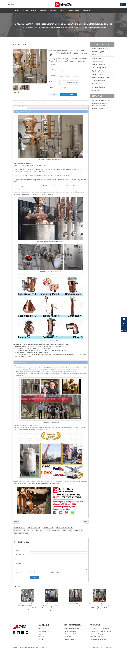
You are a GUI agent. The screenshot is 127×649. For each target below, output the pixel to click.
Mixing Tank (96, 90)
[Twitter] (14, 632)
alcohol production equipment (64, 527)
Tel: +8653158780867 (97, 636)
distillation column (48, 527)
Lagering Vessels (70, 639)
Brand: (40, 103)
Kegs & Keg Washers (98, 71)
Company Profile (73, 10)
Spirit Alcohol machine (34, 527)
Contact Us (87, 10)
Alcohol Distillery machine (21, 533)
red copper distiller (37, 530)
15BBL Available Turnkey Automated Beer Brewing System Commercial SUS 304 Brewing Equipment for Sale (99, 606)
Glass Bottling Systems (99, 68)
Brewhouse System (98, 52)
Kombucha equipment (99, 81)
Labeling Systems (97, 74)
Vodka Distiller (78, 530)
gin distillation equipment (52, 530)
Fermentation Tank (70, 634)
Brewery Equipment (29, 10)
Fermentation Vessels (99, 64)
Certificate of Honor (44, 631)
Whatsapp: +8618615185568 (99, 639)
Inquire (54, 94)
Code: (63, 103)
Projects (53, 10)
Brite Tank (68, 636)
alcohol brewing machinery (21, 530)
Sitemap (95, 647)
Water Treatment (97, 84)
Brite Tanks (95, 55)
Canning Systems (97, 58)
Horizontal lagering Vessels (101, 77)
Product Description (19, 107)
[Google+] (22, 632)
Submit (34, 577)
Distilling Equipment (19, 527)
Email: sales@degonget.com (99, 634)
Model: (16, 103)
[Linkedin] (18, 632)
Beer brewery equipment (100, 48)
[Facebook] (27, 632)
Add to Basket (69, 94)
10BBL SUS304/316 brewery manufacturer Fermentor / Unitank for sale (75, 606)
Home (17, 10)
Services (43, 10)
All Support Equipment (99, 87)
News (62, 10)
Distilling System (97, 61)
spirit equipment (66, 530)
